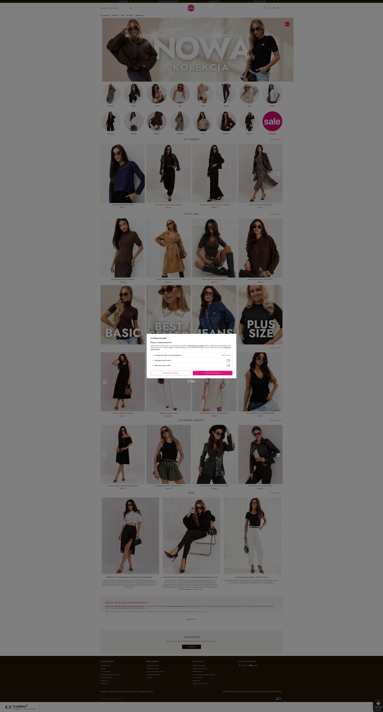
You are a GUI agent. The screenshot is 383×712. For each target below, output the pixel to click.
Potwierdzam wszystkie (212, 373)
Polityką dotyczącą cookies (196, 345)
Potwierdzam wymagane (170, 373)
